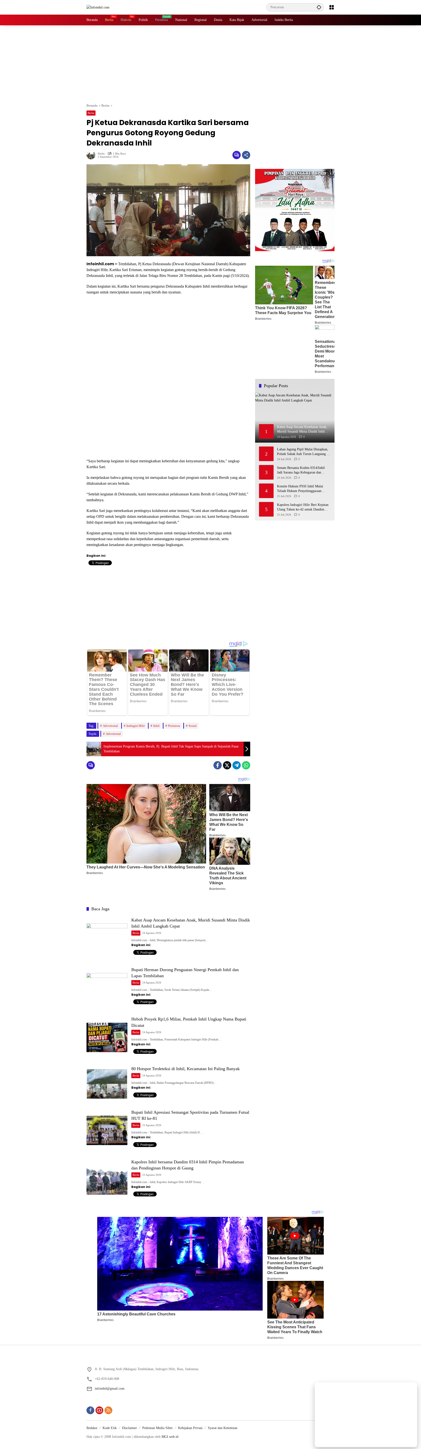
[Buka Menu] (332, 7)
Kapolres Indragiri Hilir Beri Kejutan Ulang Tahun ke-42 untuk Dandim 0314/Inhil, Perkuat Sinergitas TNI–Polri (302, 507)
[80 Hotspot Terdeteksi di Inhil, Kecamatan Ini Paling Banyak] (106, 1084)
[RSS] (108, 1410)
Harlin (101, 153)
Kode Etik (110, 1428)
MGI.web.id (170, 1437)
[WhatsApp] (246, 765)
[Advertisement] (210, 64)
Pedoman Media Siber (157, 1428)
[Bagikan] (246, 155)
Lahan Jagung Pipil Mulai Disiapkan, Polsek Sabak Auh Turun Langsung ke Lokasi (303, 451)
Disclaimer (129, 1428)
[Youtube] (99, 1410)
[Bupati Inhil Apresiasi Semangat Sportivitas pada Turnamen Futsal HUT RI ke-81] (106, 1130)
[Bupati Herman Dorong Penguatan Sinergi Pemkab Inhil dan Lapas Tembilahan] (106, 987)
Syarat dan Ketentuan (222, 1428)
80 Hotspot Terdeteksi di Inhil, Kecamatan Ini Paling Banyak (185, 1068)
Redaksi (91, 1428)
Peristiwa (174, 726)
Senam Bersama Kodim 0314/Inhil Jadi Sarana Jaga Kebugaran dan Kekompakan (301, 470)
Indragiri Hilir (135, 726)
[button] (319, 7)
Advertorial (110, 726)
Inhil (156, 726)
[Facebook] (217, 765)
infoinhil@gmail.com (109, 1388)
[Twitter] (227, 765)
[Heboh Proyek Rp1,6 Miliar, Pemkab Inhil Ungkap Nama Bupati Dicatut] (106, 1037)
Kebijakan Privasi (190, 1428)
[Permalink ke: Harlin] (92, 155)
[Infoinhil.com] (97, 7)
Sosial (193, 726)
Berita (91, 112)
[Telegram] (236, 765)
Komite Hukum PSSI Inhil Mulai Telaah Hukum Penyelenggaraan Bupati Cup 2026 (300, 488)
